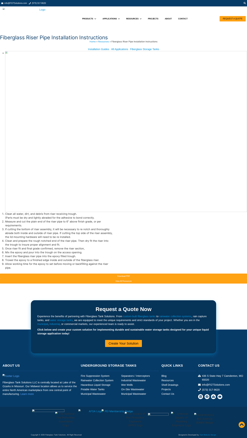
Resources (103, 41)
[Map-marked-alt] (213, 396)
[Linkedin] (200, 396)
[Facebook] (207, 396)
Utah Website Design (207, 435)
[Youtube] (219, 396)
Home (93, 41)
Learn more (27, 394)
